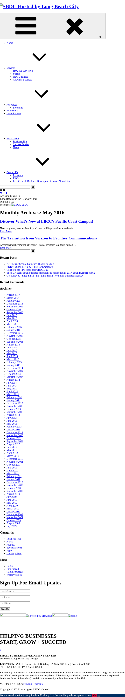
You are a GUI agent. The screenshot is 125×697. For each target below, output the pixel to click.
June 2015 (12, 350)
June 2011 (12, 467)
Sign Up (5, 609)
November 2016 (15, 306)
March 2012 (13, 455)
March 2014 (13, 394)
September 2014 (15, 376)
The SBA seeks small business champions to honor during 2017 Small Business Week (51, 272)
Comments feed (15, 571)
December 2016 (15, 303)
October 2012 (14, 438)
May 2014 (12, 388)
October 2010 (14, 488)
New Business (20, 76)
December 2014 (15, 368)
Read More (6, 231)
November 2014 (15, 371)
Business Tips (20, 141)
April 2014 (12, 391)
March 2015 (13, 359)
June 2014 (12, 385)
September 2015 (15, 341)
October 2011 (14, 464)
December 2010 (15, 482)
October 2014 (14, 373)
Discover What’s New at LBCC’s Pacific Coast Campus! (46, 221)
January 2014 (13, 400)
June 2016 (12, 315)
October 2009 (14, 520)
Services (11, 68)
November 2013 (15, 406)
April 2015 (12, 356)
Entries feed (13, 569)
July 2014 (12, 382)
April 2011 (12, 470)
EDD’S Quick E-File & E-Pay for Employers (30, 266)
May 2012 (12, 450)
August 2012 (13, 444)
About (10, 42)
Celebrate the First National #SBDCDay (27, 269)
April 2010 (12, 505)
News (16, 147)
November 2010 (15, 485)
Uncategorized (14, 553)
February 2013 (14, 426)
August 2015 (13, 344)
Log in (10, 566)
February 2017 (14, 300)
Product (10, 544)
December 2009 (15, 514)
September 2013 (15, 412)
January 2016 (13, 330)
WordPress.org (14, 574)
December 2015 (15, 333)
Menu (101, 37)
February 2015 (14, 362)
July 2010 (12, 496)
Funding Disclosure (33, 684)
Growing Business (22, 79)
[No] (98, 696)
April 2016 (12, 321)
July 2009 (12, 526)
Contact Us (12, 172)
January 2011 (13, 479)
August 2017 (13, 294)
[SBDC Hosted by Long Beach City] (39, 6)
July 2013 (12, 417)
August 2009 (13, 523)
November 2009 (15, 517)
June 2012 (12, 447)
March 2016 (13, 324)
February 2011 (14, 476)
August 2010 (13, 494)
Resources (12, 104)
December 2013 (15, 403)
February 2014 (14, 397)
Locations (18, 175)
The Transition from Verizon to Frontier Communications (48, 238)
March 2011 (13, 473)
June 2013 (12, 420)
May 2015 (12, 353)
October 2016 (14, 309)
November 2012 (15, 435)
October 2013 (14, 409)
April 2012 (12, 453)
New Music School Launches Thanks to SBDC (31, 264)
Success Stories (21, 144)
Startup (16, 73)
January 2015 (13, 365)
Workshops (12, 110)
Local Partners (14, 113)
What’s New (13, 138)
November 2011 (15, 461)
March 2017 (13, 297)
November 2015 (15, 335)
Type (9, 550)
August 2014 (13, 379)
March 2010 (13, 508)
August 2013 (13, 414)
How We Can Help (23, 70)
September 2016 (15, 312)
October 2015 (14, 338)
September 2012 (15, 441)
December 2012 (15, 432)
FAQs (16, 178)
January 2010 (13, 511)
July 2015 (12, 347)
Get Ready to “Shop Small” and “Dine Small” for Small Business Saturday (45, 275)
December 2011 (15, 458)
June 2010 (12, 499)
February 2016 (14, 327)
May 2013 (12, 423)
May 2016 (12, 318)
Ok (94, 695)
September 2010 (15, 491)
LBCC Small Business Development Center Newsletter (41, 181)
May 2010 (12, 502)
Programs (18, 107)
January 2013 (13, 429)
